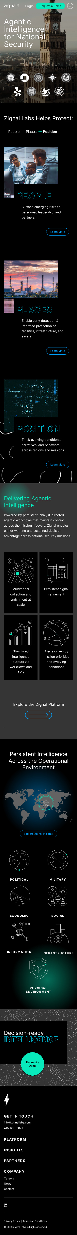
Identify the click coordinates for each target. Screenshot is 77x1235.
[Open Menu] (70, 6)
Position (50, 132)
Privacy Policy (12, 1221)
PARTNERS (14, 1161)
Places (31, 132)
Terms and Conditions (35, 1221)
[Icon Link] (11, 6)
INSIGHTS (14, 1150)
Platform (15, 1139)
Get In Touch (19, 1116)
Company (14, 1171)
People (14, 132)
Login (29, 6)
